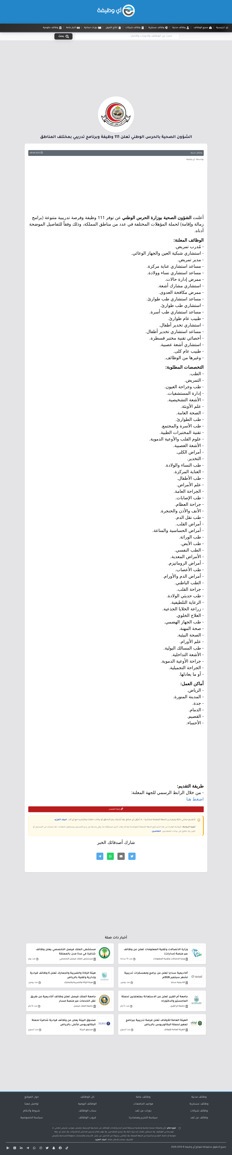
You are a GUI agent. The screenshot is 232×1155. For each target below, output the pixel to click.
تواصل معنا (31, 1104)
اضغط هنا (195, 798)
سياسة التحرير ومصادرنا (143, 1118)
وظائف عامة (143, 1097)
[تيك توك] (66, 1148)
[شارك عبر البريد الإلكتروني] (121, 856)
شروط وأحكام (31, 1111)
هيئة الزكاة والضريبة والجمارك (78, 982)
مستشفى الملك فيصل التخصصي (76, 959)
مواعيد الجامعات (143, 1104)
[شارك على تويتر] (132, 856)
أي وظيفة (190, 1147)
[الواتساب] (34, 1148)
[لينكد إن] (20, 1148)
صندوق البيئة (86, 1030)
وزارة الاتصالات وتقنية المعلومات (169, 959)
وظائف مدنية (196, 153)
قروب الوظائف (87, 1118)
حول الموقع (31, 1097)
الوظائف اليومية (87, 1104)
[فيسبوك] (60, 1148)
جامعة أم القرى (177, 1006)
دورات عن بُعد (143, 1111)
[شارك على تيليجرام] (99, 856)
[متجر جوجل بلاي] (7, 1148)
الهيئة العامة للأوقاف (174, 1030)
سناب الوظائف (87, 1111)
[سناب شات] (53, 1148)
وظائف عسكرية (199, 1104)
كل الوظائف (87, 1097)
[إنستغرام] (40, 1148)
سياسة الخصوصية (31, 1118)
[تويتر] (47, 1148)
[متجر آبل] (14, 1148)
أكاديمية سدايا (178, 982)
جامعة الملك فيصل (83, 1006)
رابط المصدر (115, 809)
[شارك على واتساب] (110, 856)
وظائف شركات (199, 1111)
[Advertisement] (116, 69)
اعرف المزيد (60, 820)
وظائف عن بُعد (199, 1118)
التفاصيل (156, 831)
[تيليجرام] (27, 1148)
